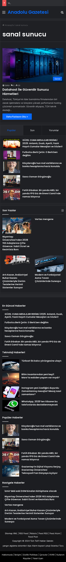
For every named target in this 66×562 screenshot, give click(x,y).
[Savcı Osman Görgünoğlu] (11, 181)
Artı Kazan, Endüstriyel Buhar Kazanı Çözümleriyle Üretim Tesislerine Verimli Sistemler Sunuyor (15, 281)
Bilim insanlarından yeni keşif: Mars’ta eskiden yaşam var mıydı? (40, 376)
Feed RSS (43, 533)
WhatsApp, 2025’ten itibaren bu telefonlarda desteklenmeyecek (39, 403)
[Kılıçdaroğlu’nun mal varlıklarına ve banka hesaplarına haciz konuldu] (11, 167)
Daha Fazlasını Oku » (17, 116)
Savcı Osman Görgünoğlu (36, 176)
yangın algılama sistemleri (15, 545)
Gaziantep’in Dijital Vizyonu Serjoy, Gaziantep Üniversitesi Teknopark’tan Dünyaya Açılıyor (41, 470)
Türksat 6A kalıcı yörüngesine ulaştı (41, 360)
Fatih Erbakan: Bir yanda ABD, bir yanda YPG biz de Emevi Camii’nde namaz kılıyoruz (41, 193)
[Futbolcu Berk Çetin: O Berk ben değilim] (11, 155)
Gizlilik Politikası (30, 554)
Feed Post (33, 536)
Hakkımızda (7, 554)
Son (32, 130)
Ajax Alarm (32, 545)
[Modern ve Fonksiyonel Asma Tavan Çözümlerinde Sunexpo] (49, 264)
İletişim (17, 554)
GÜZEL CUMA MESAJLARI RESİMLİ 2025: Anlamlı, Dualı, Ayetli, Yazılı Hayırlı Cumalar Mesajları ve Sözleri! (42, 143)
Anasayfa (9, 25)
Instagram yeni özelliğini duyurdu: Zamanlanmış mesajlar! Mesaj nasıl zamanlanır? (41, 391)
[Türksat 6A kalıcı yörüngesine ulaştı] (10, 365)
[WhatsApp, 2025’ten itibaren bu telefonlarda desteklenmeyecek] (10, 405)
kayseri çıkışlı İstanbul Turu (51, 545)
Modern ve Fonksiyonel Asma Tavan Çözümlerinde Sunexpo (48, 278)
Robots (33, 533)
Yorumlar (54, 130)
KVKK (52, 554)
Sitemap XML (11, 533)
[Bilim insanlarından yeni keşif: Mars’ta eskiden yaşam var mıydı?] (10, 378)
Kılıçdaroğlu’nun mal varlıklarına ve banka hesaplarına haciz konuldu (42, 165)
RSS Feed (23, 533)
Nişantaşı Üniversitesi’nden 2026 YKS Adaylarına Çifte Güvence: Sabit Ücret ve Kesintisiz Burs (15, 243)
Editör (7, 85)
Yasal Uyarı (38, 558)
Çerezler (44, 554)
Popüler (11, 130)
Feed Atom (55, 533)
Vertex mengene (16, 3)
